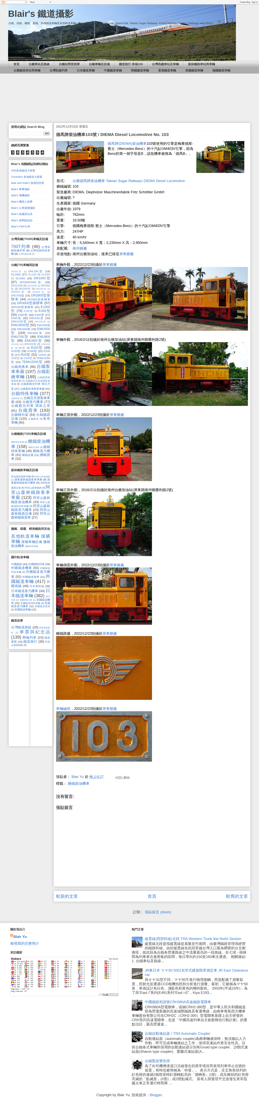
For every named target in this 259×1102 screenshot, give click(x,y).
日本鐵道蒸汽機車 (24, 591)
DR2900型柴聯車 (38, 299)
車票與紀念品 (35, 631)
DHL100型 (35, 271)
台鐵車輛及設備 (99, 64)
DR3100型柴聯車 (22, 307)
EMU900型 (34, 340)
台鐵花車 (15, 398)
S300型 (15, 358)
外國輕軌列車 (36, 564)
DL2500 (20, 278)
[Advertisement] (129, 96)
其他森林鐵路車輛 (21, 476)
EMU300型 (43, 325)
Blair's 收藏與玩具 (22, 214)
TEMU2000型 (32, 362)
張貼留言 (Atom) (158, 912)
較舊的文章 (237, 896)
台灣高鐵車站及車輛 (165, 64)
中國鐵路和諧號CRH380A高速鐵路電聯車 (178, 1002)
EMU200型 (40, 321)
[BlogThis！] (119, 777)
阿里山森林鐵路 (33, 487)
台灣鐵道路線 (21, 627)
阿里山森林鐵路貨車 (30, 515)
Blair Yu (20, 937)
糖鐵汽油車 (33, 447)
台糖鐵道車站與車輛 (26, 70)
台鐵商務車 (20, 367)
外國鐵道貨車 (30, 576)
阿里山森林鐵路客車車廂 (30, 492)
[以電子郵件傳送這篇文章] (116, 777)
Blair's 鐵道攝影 (41, 14)
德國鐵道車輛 (221, 70)
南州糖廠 (80, 248)
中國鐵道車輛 (113, 70)
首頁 (16, 64)
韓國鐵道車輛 (140, 70)
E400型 (39, 314)
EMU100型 (36, 318)
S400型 (28, 358)
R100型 (37, 347)
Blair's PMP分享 (20, 226)
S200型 (42, 355)
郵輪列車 (30, 637)
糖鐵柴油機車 (78, 783)
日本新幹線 (37, 586)
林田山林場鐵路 (42, 476)
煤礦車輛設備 (31, 542)
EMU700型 (19, 337)
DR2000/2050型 (31, 282)
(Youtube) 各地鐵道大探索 (26, 176)
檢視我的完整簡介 (24, 943)
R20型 (25, 355)
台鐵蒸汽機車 (32, 402)
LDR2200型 (29, 344)
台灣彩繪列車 (59, 70)
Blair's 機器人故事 (22, 201)
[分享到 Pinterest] (128, 777)
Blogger (156, 1095)
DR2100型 (17, 285)
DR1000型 (42, 278)
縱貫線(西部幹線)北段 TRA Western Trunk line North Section (193, 939)
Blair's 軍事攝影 (20, 189)
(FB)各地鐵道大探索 (23, 170)
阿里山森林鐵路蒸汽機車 (30, 508)
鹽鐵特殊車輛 (31, 546)
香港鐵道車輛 (167, 70)
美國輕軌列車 (25, 600)
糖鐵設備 (27, 455)
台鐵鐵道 (33, 418)
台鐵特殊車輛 (25, 393)
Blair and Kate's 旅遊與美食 (27, 182)
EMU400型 (24, 329)
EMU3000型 (20, 325)
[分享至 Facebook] (125, 777)
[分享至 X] (122, 777)
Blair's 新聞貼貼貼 (22, 220)
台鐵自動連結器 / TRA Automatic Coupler (177, 1033)
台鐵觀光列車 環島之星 (30, 406)
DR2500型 (41, 289)
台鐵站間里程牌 (69, 64)
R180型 (32, 351)
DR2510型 (18, 291)
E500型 (16, 318)
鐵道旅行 (30, 641)
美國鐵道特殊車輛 (30, 603)
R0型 (22, 347)
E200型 (44, 311)
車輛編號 (63, 709)
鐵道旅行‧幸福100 (131, 64)
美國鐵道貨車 (42, 606)
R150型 (16, 351)
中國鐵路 (16, 564)
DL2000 (46, 274)
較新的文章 (67, 896)
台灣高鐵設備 (25, 254)
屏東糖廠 (126, 254)
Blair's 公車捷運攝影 (23, 207)
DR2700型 (17, 295)
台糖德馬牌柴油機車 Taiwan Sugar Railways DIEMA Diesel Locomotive (129, 181)
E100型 (28, 311)
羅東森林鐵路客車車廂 (28, 479)
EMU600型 (35, 332)
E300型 (23, 314)
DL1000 (16, 274)
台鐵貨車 (28, 410)
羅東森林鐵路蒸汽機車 (30, 481)
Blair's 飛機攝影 (20, 195)
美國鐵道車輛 (194, 70)
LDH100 (15, 344)
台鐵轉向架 (19, 415)
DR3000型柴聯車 (30, 303)
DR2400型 (25, 288)
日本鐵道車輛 (86, 70)
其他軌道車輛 (25, 536)
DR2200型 (32, 285)
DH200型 (16, 271)
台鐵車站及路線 (39, 64)
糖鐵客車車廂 (17, 442)
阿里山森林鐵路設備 (30, 512)
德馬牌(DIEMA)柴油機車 (127, 143)
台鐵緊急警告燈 (157, 1061)
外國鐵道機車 (21, 568)
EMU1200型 (19, 321)
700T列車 (21, 246)
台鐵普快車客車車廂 (32, 388)
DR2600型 (38, 292)
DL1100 (32, 274)
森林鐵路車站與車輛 (201, 64)
